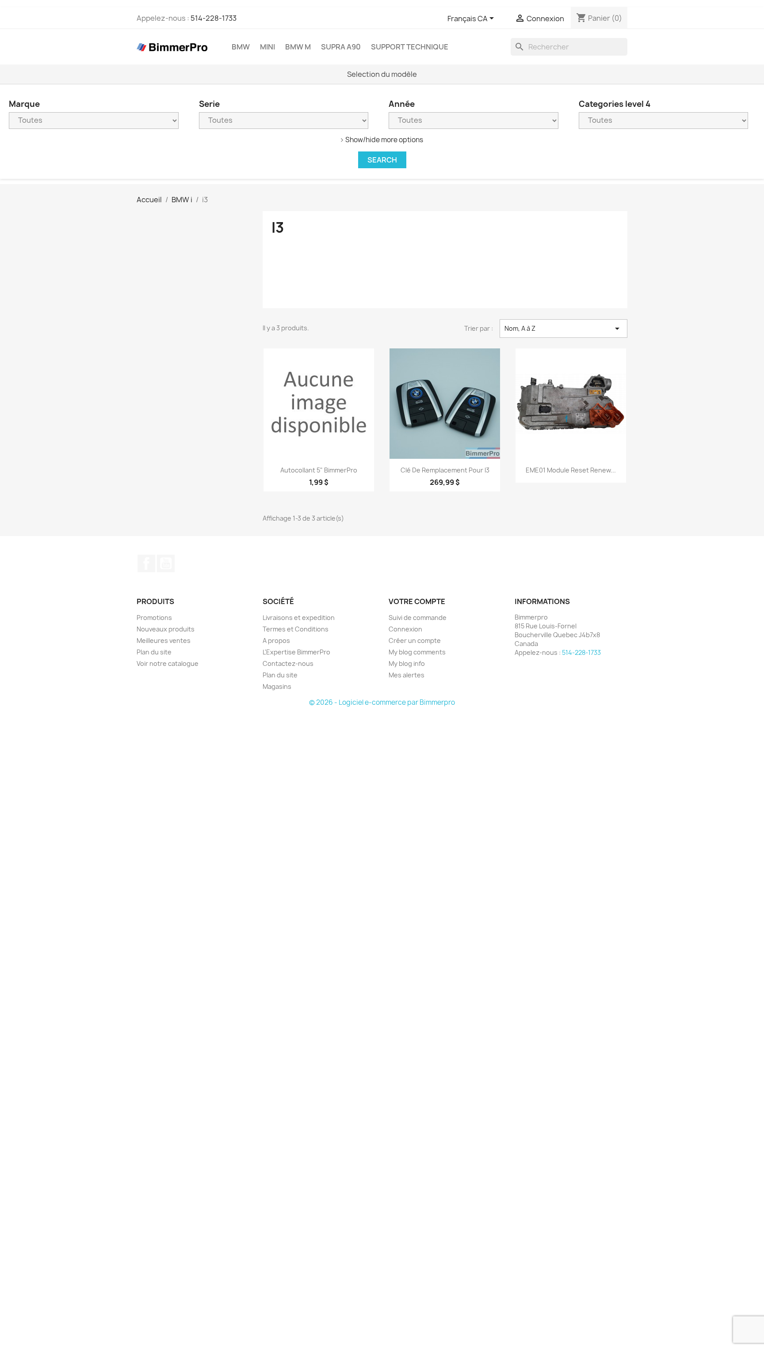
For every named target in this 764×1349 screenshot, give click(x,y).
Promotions (154, 617)
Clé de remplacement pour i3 (445, 470)
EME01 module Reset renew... (571, 470)
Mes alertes (406, 675)
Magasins (277, 686)
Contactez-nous (288, 663)
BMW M (298, 47)
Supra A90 (341, 47)
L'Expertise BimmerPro (296, 652)
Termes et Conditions (296, 629)
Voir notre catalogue (168, 663)
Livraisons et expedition (299, 617)
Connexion (405, 629)
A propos (276, 640)
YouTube (166, 563)
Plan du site (154, 652)
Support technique (409, 47)
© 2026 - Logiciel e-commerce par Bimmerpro (382, 702)
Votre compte (417, 601)
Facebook (146, 563)
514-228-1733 (214, 18)
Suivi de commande (418, 617)
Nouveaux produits (166, 629)
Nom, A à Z (563, 328)
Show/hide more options (384, 139)
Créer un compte (415, 640)
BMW (241, 47)
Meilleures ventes (164, 640)
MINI (267, 47)
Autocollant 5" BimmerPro (318, 470)
